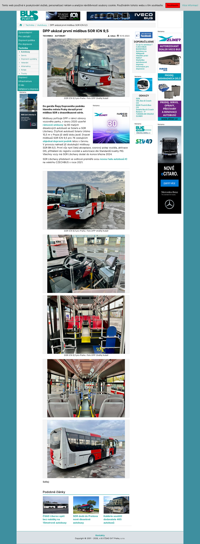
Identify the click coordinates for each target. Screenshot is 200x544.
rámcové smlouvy (53, 124)
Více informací (190, 5)
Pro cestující (24, 36)
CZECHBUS (141, 47)
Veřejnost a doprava (28, 89)
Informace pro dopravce (142, 67)
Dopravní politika (26, 40)
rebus (111, 36)
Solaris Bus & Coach (145, 109)
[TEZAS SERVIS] (143, 84)
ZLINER (139, 116)
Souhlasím (172, 5)
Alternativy (26, 66)
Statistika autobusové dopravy (141, 62)
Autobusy (42, 25)
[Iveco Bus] (121, 16)
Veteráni (24, 63)
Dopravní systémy (29, 59)
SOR (138, 98)
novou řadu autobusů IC (113, 159)
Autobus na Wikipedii (141, 52)
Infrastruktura (25, 81)
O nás (21, 85)
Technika (29, 25)
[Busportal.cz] (29, 15)
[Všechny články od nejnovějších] (143, 130)
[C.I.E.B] (169, 19)
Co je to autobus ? (144, 45)
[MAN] (28, 111)
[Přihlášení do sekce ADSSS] (144, 141)
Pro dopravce (25, 44)
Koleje (23, 70)
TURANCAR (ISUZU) (145, 114)
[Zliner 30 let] (111, 125)
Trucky (24, 73)
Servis (24, 55)
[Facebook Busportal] (144, 35)
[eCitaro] (169, 170)
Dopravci (22, 77)
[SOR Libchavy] (63, 16)
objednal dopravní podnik (57, 141)
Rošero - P (140, 112)
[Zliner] (169, 77)
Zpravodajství (25, 32)
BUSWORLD (141, 49)
